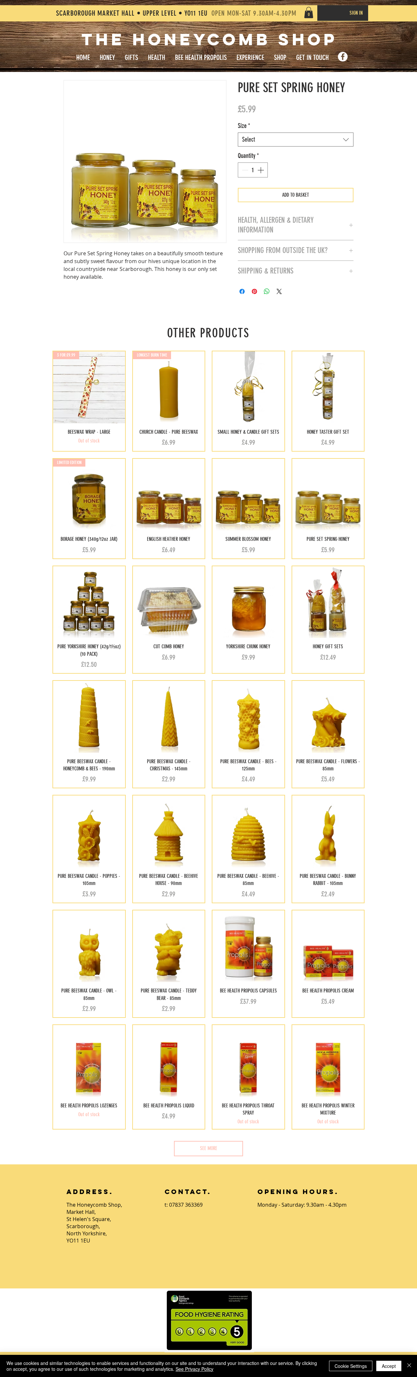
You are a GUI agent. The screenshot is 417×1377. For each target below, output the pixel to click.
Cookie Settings (351, 1366)
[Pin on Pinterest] (254, 291)
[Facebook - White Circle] (343, 57)
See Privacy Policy (194, 1369)
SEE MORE (208, 1148)
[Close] (409, 1366)
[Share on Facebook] (242, 291)
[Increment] (261, 170)
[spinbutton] (253, 170)
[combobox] (295, 140)
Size (244, 126)
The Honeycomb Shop (209, 39)
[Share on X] (279, 291)
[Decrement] (244, 170)
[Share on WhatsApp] (267, 291)
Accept (389, 1366)
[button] (308, 12)
